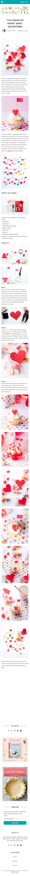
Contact (15, 865)
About (15, 857)
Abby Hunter (12, 31)
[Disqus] (15, 701)
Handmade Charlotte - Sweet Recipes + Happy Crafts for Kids (15, 10)
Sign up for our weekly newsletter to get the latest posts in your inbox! (15, 814)
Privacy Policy (15, 871)
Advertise (15, 861)
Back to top (15, 873)
